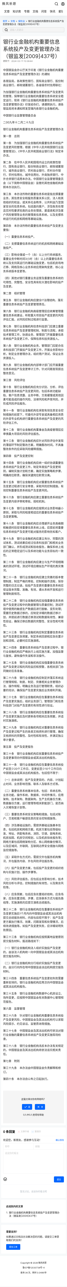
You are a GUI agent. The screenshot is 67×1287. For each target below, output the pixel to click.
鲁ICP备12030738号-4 (34, 1267)
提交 (59, 1179)
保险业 (21, 21)
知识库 (17, 11)
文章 (7, 11)
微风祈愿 (42, 1263)
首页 (5, 21)
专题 (27, 11)
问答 (44, 11)
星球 (61, 11)
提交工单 (13, 1247)
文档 (35, 11)
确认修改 (60, 1140)
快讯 (52, 11)
